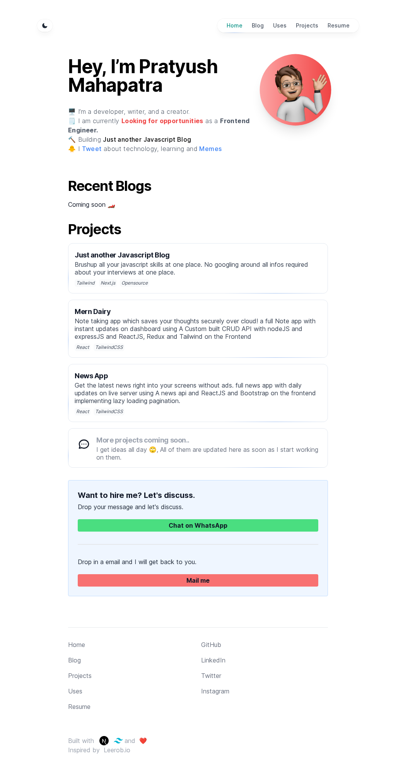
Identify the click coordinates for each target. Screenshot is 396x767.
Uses (75, 691)
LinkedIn (213, 660)
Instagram (215, 691)
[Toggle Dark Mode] (45, 25)
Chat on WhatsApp (198, 525)
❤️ (141, 741)
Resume (79, 706)
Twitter (211, 675)
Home (76, 645)
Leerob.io (117, 750)
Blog (74, 660)
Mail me (198, 580)
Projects (80, 675)
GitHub (211, 645)
